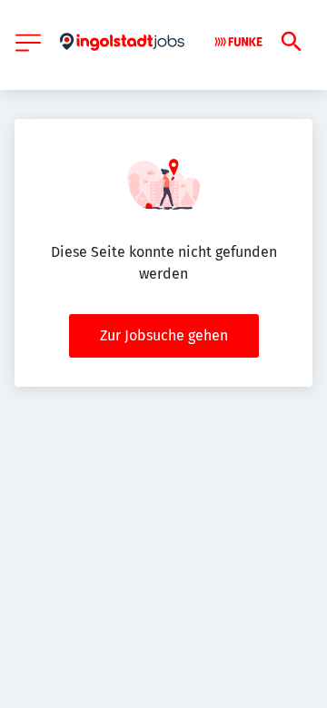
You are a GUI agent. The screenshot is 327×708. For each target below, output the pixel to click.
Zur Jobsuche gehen (164, 335)
